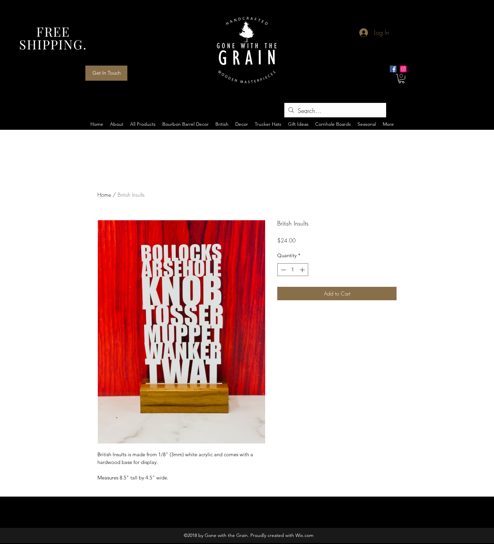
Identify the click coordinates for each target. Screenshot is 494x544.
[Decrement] (282, 270)
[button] (401, 78)
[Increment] (302, 270)
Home (104, 194)
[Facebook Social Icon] (393, 69)
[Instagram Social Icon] (403, 69)
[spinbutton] (292, 270)
